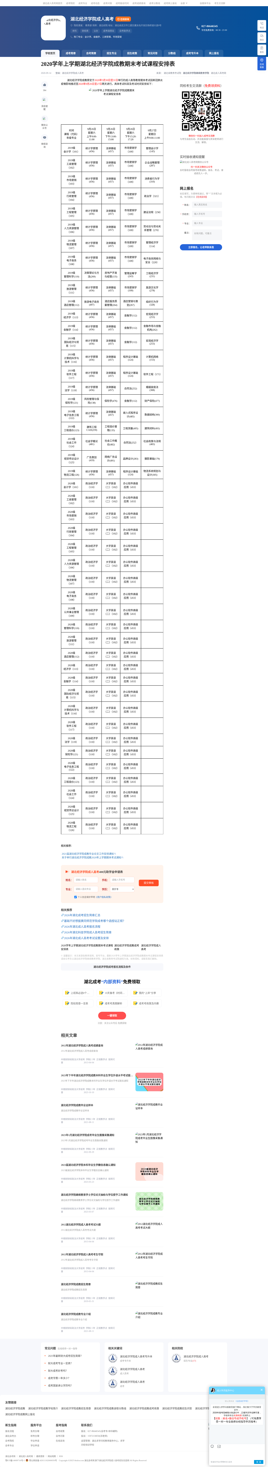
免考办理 (35, 1431)
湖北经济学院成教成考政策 (144, 1408)
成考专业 (82, 3)
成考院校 (70, 3)
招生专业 (112, 53)
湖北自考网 (10, 1456)
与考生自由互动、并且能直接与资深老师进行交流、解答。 (201, 139)
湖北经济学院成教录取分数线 (110, 1408)
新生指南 (10, 1425)
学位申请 (35, 1445)
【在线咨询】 (201, 197)
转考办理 (35, 1436)
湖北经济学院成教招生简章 (76, 1408)
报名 (262, 52)
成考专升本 (192, 53)
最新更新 (40, 1456)
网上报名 (214, 53)
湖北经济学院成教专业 (207, 1408)
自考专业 (9, 1445)
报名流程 (9, 1431)
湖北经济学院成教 (15, 1408)
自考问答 (60, 1436)
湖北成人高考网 (26, 1456)
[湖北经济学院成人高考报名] (261, 47)
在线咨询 (124, 19)
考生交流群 (219, 3)
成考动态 (95, 3)
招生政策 (132, 53)
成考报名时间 (122, 3)
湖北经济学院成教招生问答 (177, 1408)
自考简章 (91, 53)
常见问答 (153, 53)
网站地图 (52, 1456)
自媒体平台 (205, 3)
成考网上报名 (170, 3)
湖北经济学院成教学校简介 (43, 1408)
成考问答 (107, 3)
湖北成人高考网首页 (52, 3)
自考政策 (60, 1431)
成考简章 (71, 53)
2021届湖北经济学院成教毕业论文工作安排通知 (88, 853)
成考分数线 (154, 3)
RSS (61, 1456)
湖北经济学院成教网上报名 (20, 1414)
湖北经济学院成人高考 (73, 73)
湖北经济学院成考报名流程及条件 (112, 967)
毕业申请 (35, 1441)
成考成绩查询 (138, 3)
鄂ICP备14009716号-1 (15, 1460)
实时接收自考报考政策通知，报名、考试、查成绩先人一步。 (201, 170)
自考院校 (9, 1441)
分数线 (172, 53)
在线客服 (262, 65)
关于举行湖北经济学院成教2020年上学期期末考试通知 (91, 857)
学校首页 (50, 53)
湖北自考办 (10, 1436)
